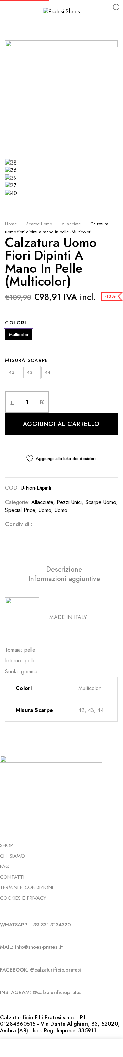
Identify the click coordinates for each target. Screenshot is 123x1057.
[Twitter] (52, 524)
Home (11, 223)
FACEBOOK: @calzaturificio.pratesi (40, 970)
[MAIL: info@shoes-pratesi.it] (2, 935)
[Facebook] (41, 524)
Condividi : (18, 524)
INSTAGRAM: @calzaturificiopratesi (41, 992)
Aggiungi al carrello (61, 424)
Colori (15, 322)
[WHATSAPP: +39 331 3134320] (2, 913)
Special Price (20, 510)
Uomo (45, 510)
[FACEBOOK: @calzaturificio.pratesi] (2, 958)
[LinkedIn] (63, 524)
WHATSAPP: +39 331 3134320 (35, 924)
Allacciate (71, 223)
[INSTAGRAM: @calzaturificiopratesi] (2, 980)
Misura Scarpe (26, 360)
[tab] (64, 569)
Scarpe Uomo (39, 223)
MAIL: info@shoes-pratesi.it (31, 947)
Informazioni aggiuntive (64, 579)
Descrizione (64, 569)
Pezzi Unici (69, 502)
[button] (109, 11)
